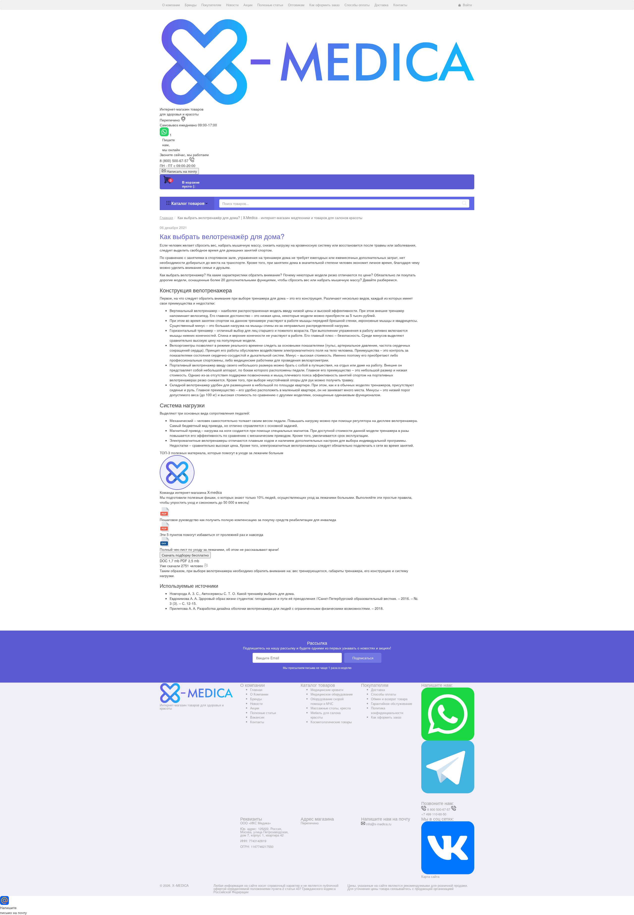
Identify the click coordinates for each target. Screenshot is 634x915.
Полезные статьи (263, 712)
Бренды (256, 698)
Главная (256, 689)
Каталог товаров (188, 203)
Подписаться (362, 657)
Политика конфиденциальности (387, 710)
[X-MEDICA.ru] (317, 61)
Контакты (257, 722)
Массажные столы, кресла (331, 708)
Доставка (378, 689)
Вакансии (257, 717)
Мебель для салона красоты (326, 715)
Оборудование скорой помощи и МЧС (327, 701)
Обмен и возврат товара (389, 698)
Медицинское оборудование (332, 694)
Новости (256, 703)
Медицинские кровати (327, 689)
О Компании (259, 694)
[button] (171, 5)
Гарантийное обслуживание (391, 703)
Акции (254, 708)
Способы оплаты (383, 694)
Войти (467, 4)
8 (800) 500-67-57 (174, 160)
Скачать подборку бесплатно (185, 555)
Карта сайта (430, 876)
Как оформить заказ (386, 717)
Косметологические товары (331, 722)
